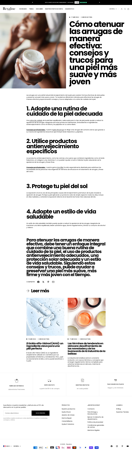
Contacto (91, 409)
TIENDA (31, 9)
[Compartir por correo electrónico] (53, 282)
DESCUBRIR (39, 9)
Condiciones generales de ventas (96, 426)
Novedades (23, 9)
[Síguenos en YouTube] (128, 446)
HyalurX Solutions (68, 424)
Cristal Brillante (67, 421)
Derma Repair (67, 418)
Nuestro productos (68, 409)
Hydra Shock (66, 412)
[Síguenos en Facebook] (112, 446)
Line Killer (60, 167)
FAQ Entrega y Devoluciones (93, 413)
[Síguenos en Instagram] (117, 446)
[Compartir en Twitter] (43, 282)
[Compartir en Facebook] (38, 282)
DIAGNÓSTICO (69, 9)
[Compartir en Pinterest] (48, 282)
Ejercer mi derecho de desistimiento (95, 418)
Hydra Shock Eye (58, 130)
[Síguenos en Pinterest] (122, 446)
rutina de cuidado (36, 120)
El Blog (118, 409)
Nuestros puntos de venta (54, 9)
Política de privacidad (95, 422)
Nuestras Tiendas (122, 412)
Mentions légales (94, 430)
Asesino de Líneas (68, 415)
